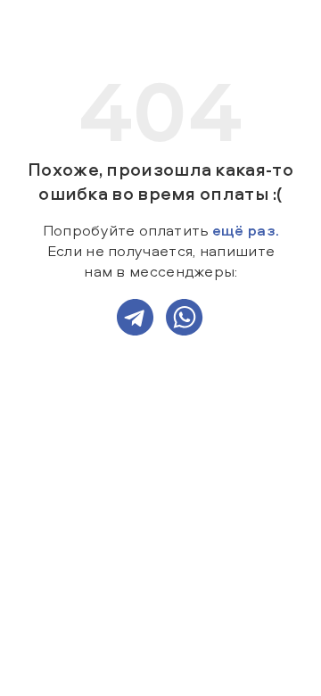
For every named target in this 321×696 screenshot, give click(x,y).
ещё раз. (245, 230)
